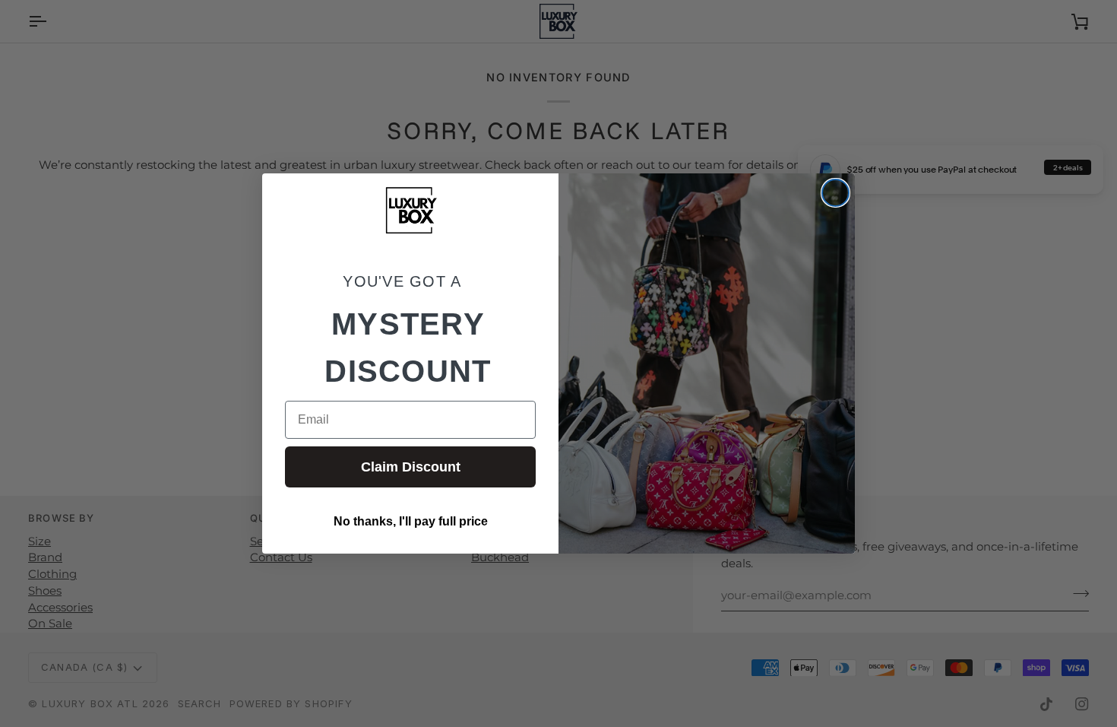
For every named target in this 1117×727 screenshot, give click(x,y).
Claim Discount (410, 467)
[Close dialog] (835, 192)
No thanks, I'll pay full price (411, 521)
